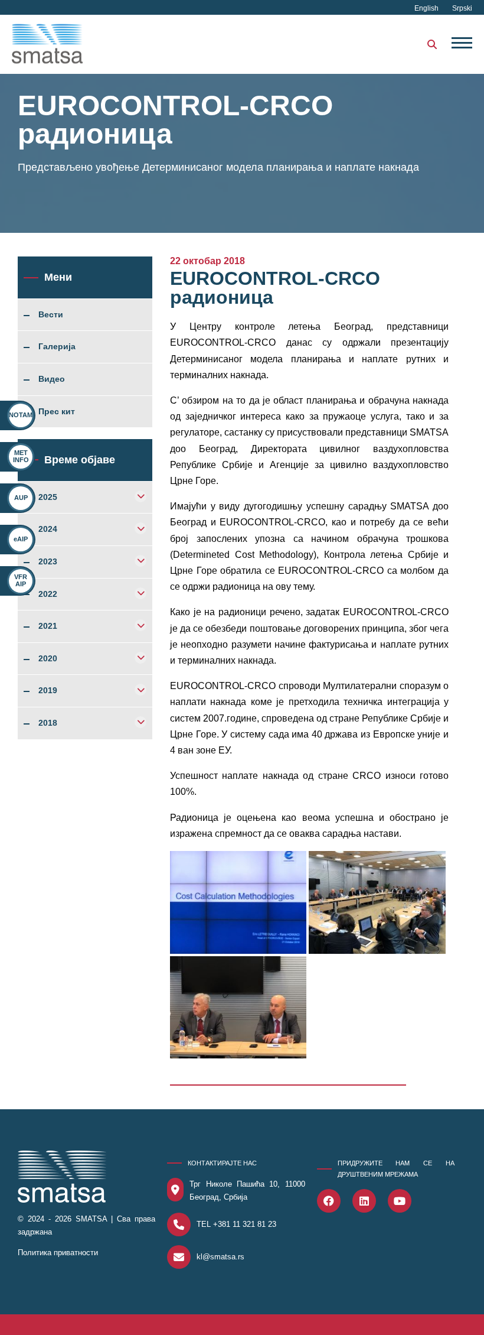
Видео (51, 379)
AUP (21, 497)
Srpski (462, 8)
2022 (47, 594)
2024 (47, 529)
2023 (47, 562)
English (427, 8)
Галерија (57, 347)
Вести (50, 315)
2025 (47, 497)
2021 (47, 626)
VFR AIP (20, 580)
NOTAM (20, 414)
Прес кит (56, 412)
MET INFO (21, 456)
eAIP (21, 539)
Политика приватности (58, 1252)
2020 (47, 659)
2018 (47, 723)
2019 (47, 691)
